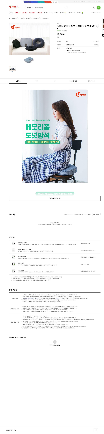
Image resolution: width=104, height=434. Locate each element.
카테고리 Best (91, 81)
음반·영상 (24, 13)
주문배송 (89, 2)
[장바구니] (94, 7)
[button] (97, 26)
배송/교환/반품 (73, 81)
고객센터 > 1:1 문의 (60, 298)
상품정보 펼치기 (53, 198)
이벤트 (56, 13)
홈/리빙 (21, 18)
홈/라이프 (14, 18)
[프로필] (98, 7)
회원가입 (75, 2)
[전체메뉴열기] (10, 12)
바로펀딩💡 (63, 13)
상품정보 (18, 81)
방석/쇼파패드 (35, 18)
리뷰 (36, 81)
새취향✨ (17, 13)
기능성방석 (44, 18)
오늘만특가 (32, 13)
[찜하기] (96, 430)
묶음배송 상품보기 (81, 52)
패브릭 (27, 18)
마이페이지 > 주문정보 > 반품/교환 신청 (32, 298)
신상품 (51, 13)
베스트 (45, 13)
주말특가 (39, 13)
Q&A (55, 81)
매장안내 (94, 2)
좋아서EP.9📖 (71, 13)
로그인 (79, 2)
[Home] (9, 18)
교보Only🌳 (80, 13)
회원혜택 (83, 2)
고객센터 (98, 2)
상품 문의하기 (96, 214)
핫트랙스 (29, 7)
